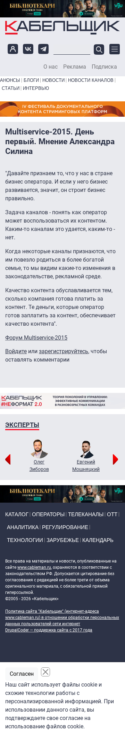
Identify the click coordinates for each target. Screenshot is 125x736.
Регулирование (65, 527)
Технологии (25, 540)
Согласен (22, 674)
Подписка (104, 67)
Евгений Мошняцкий (86, 465)
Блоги (31, 80)
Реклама (74, 67)
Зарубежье (63, 540)
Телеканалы (85, 514)
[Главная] (62, 27)
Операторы (48, 514)
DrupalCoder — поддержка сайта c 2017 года (48, 630)
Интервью (36, 88)
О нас (50, 67)
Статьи (10, 88)
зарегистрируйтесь (63, 351)
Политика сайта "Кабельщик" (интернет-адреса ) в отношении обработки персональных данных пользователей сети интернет (62, 617)
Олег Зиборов (39, 465)
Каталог (16, 514)
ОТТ (112, 514)
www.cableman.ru (34, 567)
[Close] (45, 671)
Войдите (16, 351)
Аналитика (23, 527)
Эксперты (22, 424)
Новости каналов (91, 80)
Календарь (98, 540)
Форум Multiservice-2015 (36, 337)
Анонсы (10, 80)
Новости (53, 80)
